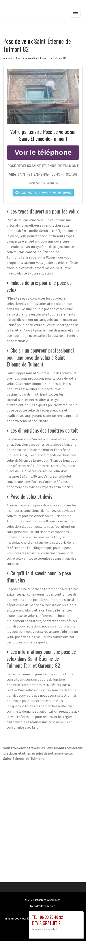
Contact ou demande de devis (45, 192)
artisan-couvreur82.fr (47, 900)
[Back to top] (73, 928)
